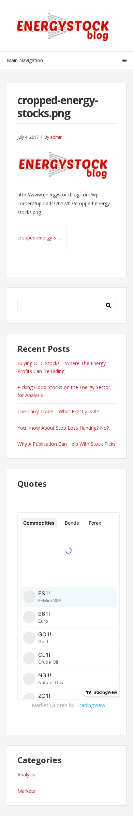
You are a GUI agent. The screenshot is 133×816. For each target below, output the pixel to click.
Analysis (26, 774)
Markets (26, 791)
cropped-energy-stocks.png (41, 237)
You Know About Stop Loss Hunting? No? (63, 428)
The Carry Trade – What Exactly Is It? (58, 411)
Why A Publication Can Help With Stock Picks (66, 444)
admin (56, 137)
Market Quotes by (68, 705)
